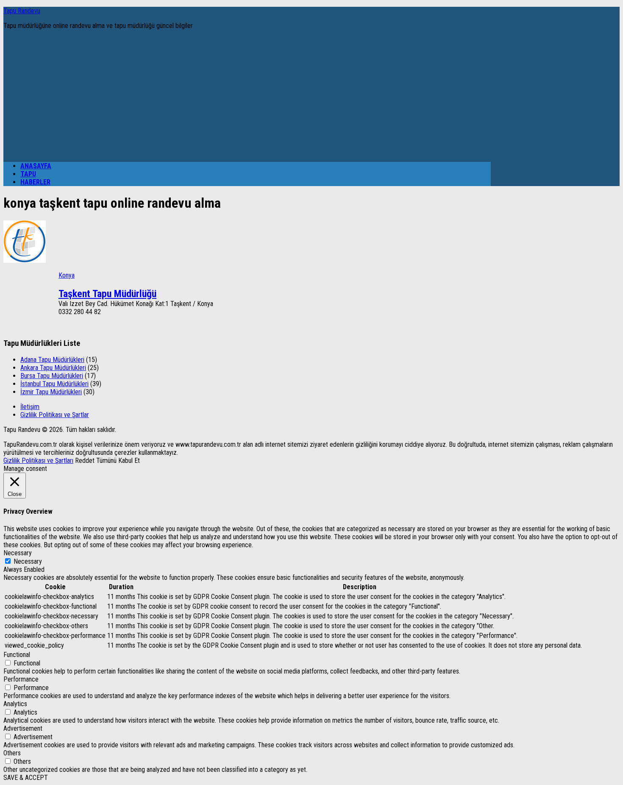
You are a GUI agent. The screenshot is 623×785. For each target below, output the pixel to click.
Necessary (28, 561)
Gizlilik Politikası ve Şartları (38, 461)
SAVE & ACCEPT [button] (25, 778)
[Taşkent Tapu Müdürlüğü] (24, 260)
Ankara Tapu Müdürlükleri (53, 368)
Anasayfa (35, 166)
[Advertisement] (247, 95)
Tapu (28, 174)
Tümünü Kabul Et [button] (118, 461)
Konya (66, 275)
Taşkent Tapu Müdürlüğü (107, 294)
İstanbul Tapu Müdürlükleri (54, 384)
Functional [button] (16, 655)
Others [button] (12, 753)
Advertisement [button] (22, 728)
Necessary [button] (17, 553)
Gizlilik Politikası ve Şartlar (54, 415)
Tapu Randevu (21, 11)
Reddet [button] (85, 461)
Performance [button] (21, 679)
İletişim (29, 407)
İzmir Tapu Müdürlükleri (51, 392)
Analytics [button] (15, 704)
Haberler (35, 182)
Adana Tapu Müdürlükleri (52, 360)
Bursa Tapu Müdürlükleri (51, 376)
